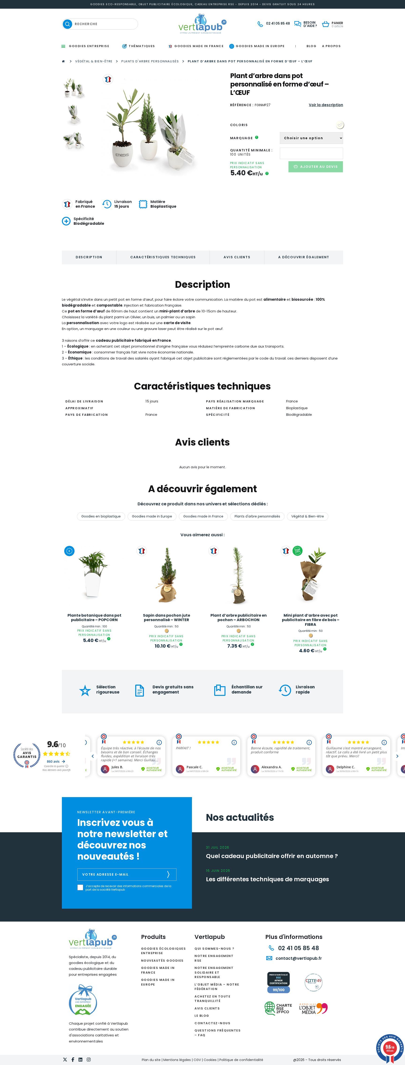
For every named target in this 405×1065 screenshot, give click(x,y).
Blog (311, 46)
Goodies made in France (203, 516)
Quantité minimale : (251, 150)
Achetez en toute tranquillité (212, 998)
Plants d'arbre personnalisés (150, 61)
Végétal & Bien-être (94, 61)
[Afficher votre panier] (327, 24)
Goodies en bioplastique (101, 516)
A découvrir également (303, 257)
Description (89, 257)
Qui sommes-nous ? (215, 948)
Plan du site (151, 1060)
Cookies (210, 1060)
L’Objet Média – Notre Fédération (217, 986)
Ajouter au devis (319, 166)
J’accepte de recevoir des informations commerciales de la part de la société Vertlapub (128, 888)
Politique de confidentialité (241, 1060)
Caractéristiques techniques (163, 257)
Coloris (239, 125)
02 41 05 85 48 (298, 948)
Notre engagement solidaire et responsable (214, 972)
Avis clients (237, 257)
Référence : (242, 105)
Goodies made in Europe (152, 516)
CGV (197, 1060)
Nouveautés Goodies (162, 960)
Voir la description (326, 104)
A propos (331, 46)
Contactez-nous (212, 1023)
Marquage (244, 138)
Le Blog (202, 1015)
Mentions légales (177, 1060)
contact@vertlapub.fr (298, 958)
